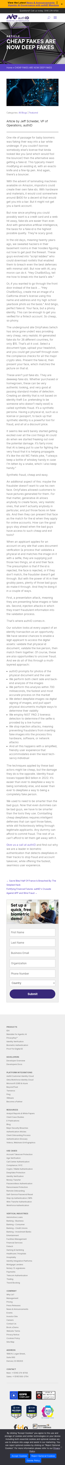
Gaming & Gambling (15, 1250)
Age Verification (13, 1158)
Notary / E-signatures (15, 1268)
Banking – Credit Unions (17, 1228)
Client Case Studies (15, 1117)
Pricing (9, 1302)
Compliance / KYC (14, 1165)
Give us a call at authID (21, 844)
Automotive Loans (14, 1217)
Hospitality (11, 1257)
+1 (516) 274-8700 (20, 1373)
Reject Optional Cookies (43, 1456)
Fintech (9, 1246)
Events (9, 1313)
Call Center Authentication (17, 1162)
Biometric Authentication (17, 1045)
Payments (10, 1272)
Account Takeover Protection (19, 1154)
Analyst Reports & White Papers (20, 1113)
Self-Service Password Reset (19, 1194)
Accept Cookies (19, 1456)
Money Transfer (13, 1180)
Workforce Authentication (17, 1205)
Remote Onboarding (15, 1191)
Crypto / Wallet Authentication (19, 1169)
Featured (33, 112)
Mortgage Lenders (14, 1264)
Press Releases (13, 1305)
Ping (8, 1094)
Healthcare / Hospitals (16, 1253)
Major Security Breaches (17, 1128)
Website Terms (13, 1331)
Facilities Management (16, 1239)
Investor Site (12, 1316)
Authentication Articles (16, 1131)
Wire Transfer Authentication (19, 1202)
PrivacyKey (12, 1038)
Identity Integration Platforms (19, 1261)
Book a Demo (12, 1327)
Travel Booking (13, 1283)
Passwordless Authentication (19, 1183)
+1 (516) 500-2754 (20, 1376)
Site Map (10, 1342)
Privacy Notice (12, 1334)
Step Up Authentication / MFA (19, 1198)
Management (12, 1298)
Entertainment (12, 1235)
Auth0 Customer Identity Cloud (20, 1076)
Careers (10, 1320)
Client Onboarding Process (18, 1135)
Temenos (10, 1091)
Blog (8, 1124)
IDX (8, 1030)
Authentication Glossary (17, 1139)
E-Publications (12, 1121)
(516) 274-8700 (51, 10)
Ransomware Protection (17, 1187)
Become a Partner (14, 1101)
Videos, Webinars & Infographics (20, 1142)
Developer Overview (15, 1060)
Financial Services (14, 1243)
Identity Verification (15, 1041)
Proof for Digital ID (14, 1049)
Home (9, 67)
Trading (9, 1279)
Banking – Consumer (15, 1224)
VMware (10, 1098)
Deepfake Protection (15, 1172)
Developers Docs (14, 1064)
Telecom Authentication (17, 1275)
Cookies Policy (13, 1338)
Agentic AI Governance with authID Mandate (33, 5)
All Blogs (23, 112)
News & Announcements (40, 2)
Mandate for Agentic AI (16, 1034)
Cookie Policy (33, 1460)
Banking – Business (15, 1221)
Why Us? (10, 1294)
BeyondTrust (12, 1087)
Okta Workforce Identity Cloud (19, 1080)
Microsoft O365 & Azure (17, 1083)
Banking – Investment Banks (18, 1232)
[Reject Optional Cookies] (61, 1447)
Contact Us (11, 1324)
